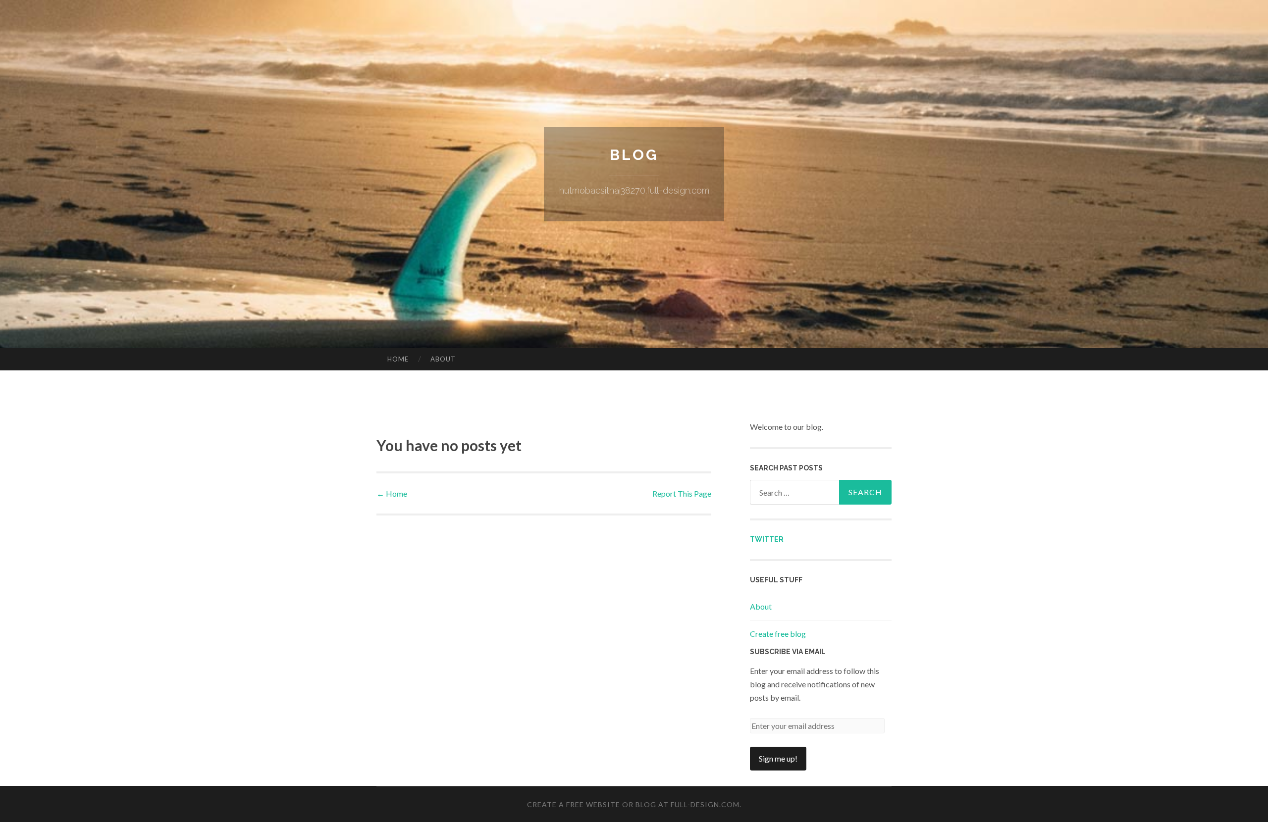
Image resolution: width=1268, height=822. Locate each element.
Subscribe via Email (788, 652)
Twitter (767, 539)
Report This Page (681, 493)
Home (398, 359)
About (443, 359)
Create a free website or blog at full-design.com (633, 804)
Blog (634, 154)
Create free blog (778, 633)
